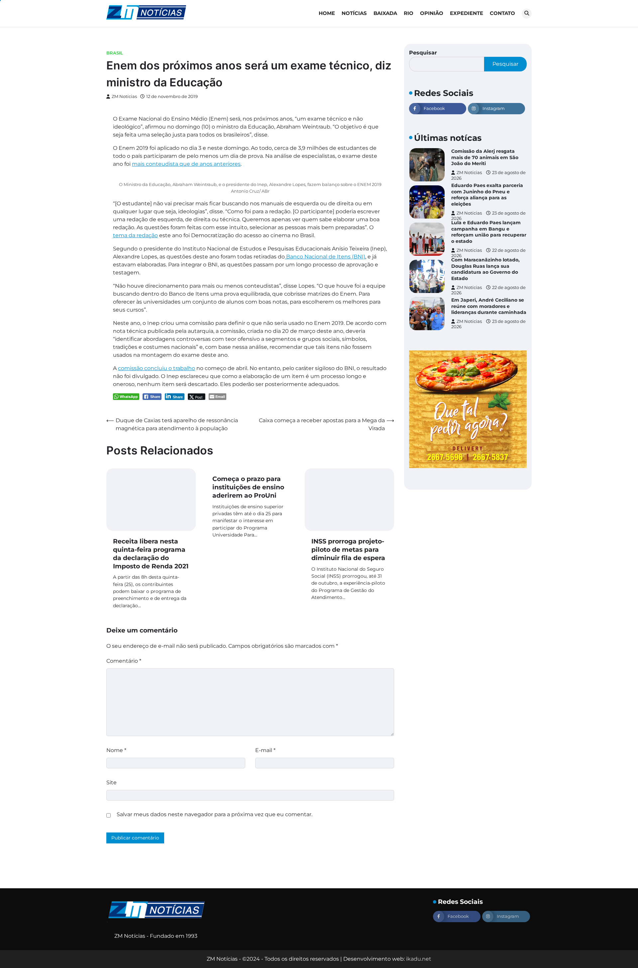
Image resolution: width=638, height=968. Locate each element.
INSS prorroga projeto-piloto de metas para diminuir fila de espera (348, 549)
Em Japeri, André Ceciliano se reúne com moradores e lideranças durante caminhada (488, 306)
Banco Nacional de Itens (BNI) (325, 256)
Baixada (385, 13)
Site (111, 782)
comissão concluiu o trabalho (156, 368)
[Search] (527, 14)
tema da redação (135, 235)
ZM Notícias (124, 96)
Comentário (123, 661)
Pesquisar (423, 52)
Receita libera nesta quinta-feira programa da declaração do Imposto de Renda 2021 (150, 553)
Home (327, 13)
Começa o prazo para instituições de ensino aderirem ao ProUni (248, 487)
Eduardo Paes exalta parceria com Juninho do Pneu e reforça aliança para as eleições (487, 194)
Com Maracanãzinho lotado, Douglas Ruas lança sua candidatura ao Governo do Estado (485, 269)
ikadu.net (418, 959)
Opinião (431, 13)
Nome (116, 750)
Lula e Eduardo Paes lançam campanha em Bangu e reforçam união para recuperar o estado (488, 232)
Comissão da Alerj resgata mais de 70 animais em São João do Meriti (484, 157)
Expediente (466, 13)
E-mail (265, 750)
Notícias (354, 13)
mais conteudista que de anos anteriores (186, 164)
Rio (408, 13)
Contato (502, 13)
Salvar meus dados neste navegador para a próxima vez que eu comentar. (214, 814)
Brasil (114, 52)
